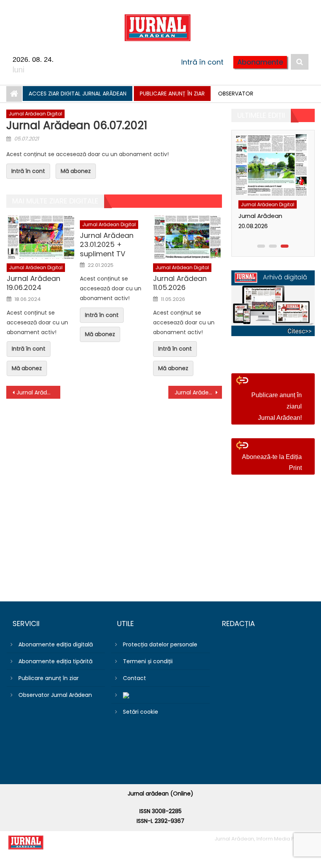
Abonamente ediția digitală (55, 644)
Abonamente (260, 62)
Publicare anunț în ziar (172, 93)
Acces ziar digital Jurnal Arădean (77, 93)
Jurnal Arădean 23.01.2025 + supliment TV (106, 244)
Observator (235, 93)
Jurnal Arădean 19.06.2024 (33, 283)
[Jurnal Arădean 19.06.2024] (41, 237)
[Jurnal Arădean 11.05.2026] (187, 237)
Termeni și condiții (148, 661)
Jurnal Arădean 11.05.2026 (180, 283)
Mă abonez (76, 171)
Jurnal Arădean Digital (35, 113)
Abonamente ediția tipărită (55, 661)
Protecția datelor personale (160, 644)
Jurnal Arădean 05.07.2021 (38, 392)
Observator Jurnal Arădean (55, 695)
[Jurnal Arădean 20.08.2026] (271, 164)
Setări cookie (140, 712)
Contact (134, 678)
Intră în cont (202, 62)
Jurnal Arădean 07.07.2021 (198, 392)
